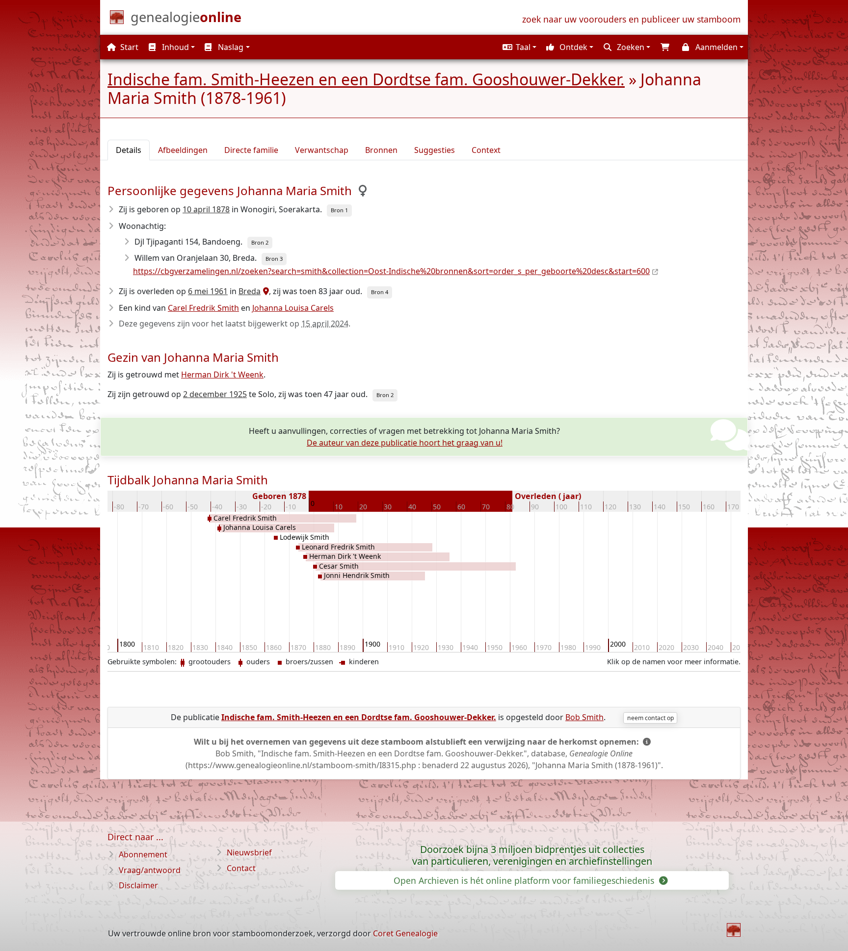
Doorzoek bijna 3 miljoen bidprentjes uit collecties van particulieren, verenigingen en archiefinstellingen (532, 855)
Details (128, 150)
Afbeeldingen (183, 150)
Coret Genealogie (405, 933)
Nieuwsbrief (249, 852)
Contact (241, 868)
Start (128, 47)
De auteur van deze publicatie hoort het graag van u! (405, 442)
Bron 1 (339, 210)
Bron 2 (259, 242)
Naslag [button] (229, 47)
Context (486, 150)
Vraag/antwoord (150, 870)
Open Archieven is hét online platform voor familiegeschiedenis (525, 880)
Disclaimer (138, 885)
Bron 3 (274, 258)
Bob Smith (584, 717)
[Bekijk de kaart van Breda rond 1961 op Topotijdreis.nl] (265, 291)
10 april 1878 (206, 209)
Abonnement (143, 854)
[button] (518, 47)
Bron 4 (379, 292)
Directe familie (251, 150)
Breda (249, 291)
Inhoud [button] (174, 47)
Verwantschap (321, 150)
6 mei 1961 (208, 291)
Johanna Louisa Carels (293, 307)
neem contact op (650, 718)
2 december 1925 (215, 394)
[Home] (734, 930)
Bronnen (381, 150)
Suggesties (434, 150)
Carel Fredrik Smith (203, 307)
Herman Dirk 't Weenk (222, 374)
